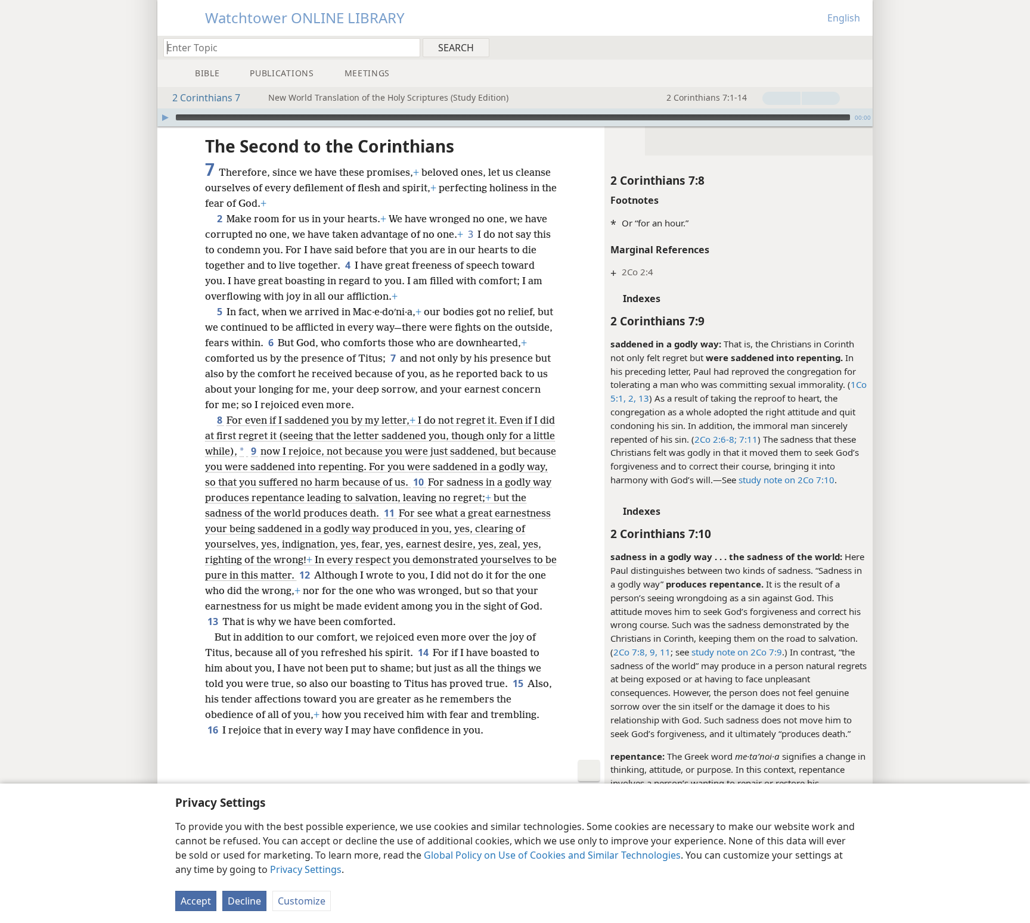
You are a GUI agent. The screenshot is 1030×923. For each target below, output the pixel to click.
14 (424, 652)
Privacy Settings (306, 869)
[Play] (165, 117)
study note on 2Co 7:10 (786, 480)
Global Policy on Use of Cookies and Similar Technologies (552, 855)
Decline (244, 901)
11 (664, 652)
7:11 (747, 439)
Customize (301, 901)
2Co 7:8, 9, (635, 652)
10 (419, 482)
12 (305, 575)
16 (213, 729)
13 (642, 398)
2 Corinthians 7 (206, 97)
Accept (196, 901)
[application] (515, 117)
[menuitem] (859, 47)
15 (519, 683)
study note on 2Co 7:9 (736, 652)
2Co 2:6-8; (715, 439)
